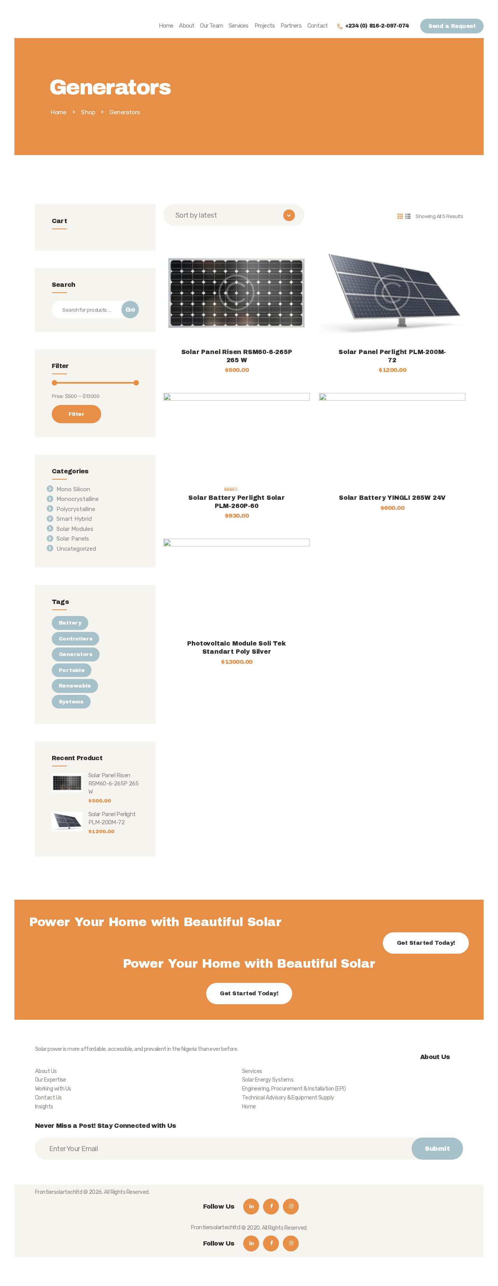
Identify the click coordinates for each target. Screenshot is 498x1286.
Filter (76, 414)
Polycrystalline (75, 509)
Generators (76, 654)
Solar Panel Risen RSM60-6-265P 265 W (236, 356)
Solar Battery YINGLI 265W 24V (392, 497)
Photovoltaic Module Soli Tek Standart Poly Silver (236, 647)
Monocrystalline (77, 499)
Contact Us (48, 1097)
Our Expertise (50, 1080)
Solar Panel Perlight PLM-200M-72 (392, 356)
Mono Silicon (73, 489)
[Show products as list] (407, 215)
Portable (72, 670)
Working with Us (53, 1088)
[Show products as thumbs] (400, 215)
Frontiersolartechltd (58, 1192)
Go (130, 309)
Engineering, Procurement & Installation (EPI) (293, 1088)
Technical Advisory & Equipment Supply (288, 1097)
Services (252, 1071)
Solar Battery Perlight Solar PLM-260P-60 (236, 501)
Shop (88, 112)
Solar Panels (72, 538)
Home (59, 112)
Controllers (76, 639)
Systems (71, 702)
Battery (70, 623)
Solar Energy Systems (267, 1080)
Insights (44, 1106)
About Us (46, 1071)
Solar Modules (74, 528)
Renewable (75, 686)
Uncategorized (76, 548)
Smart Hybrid (74, 518)
